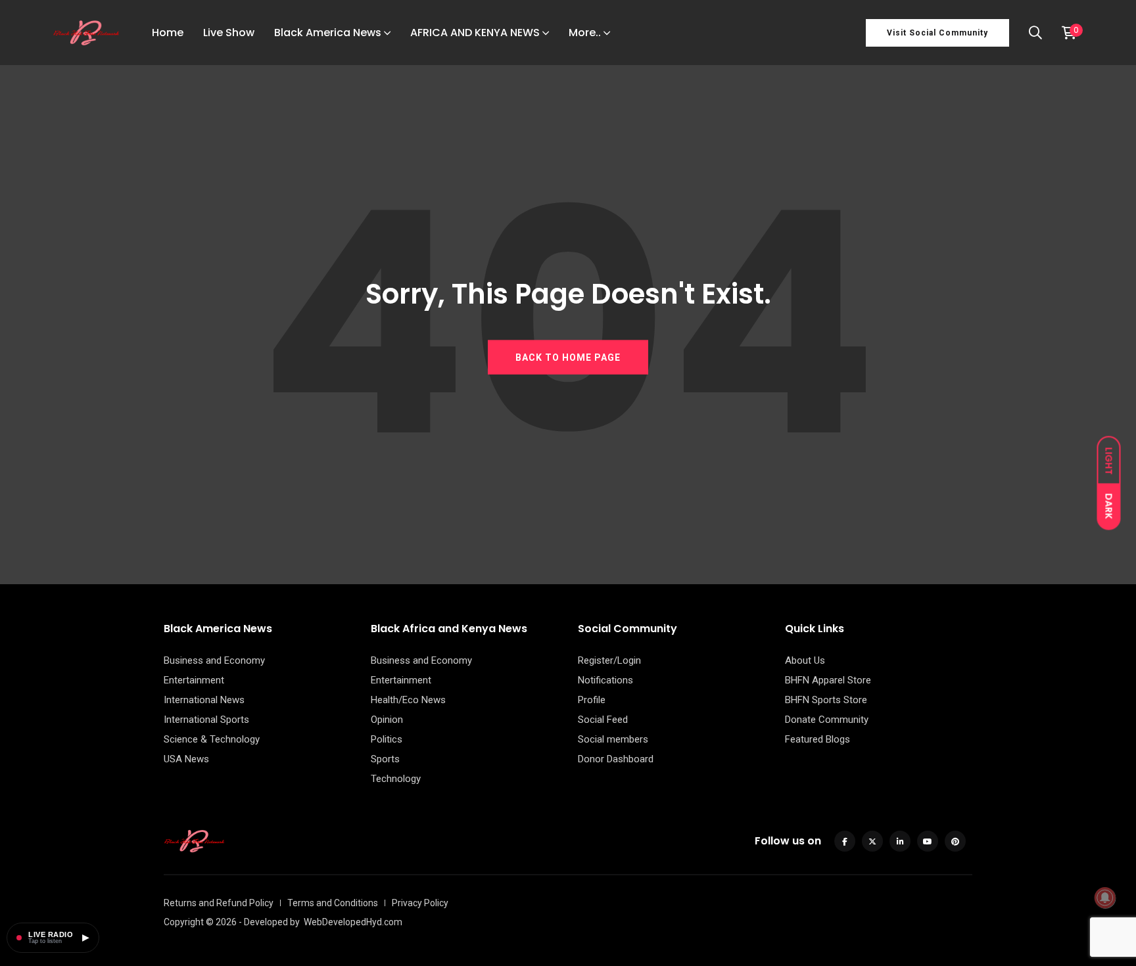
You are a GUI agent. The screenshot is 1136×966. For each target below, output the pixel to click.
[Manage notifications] (1105, 897)
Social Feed (603, 719)
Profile (591, 700)
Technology (396, 779)
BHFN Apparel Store (828, 680)
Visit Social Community (937, 32)
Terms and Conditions (332, 903)
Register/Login (609, 660)
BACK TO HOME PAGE (568, 357)
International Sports (206, 719)
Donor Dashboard (615, 759)
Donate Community (826, 719)
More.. (585, 32)
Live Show (228, 32)
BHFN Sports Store (826, 700)
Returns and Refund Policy (218, 903)
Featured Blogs (817, 739)
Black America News (327, 32)
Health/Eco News (408, 700)
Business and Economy (214, 660)
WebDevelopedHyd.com (353, 922)
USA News (186, 759)
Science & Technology (212, 739)
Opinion (387, 719)
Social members (613, 739)
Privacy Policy (420, 903)
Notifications (605, 680)
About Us (805, 660)
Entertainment (194, 680)
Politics (386, 739)
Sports (385, 759)
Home (167, 32)
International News (204, 700)
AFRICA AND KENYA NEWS (475, 32)
